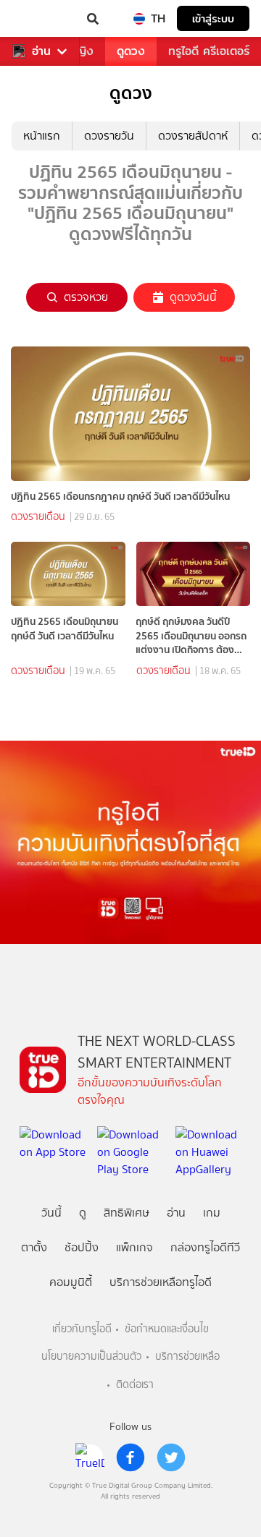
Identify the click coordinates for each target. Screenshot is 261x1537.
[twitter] (171, 1457)
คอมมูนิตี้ (70, 1282)
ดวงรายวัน (109, 135)
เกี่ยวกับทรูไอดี (82, 1329)
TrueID (41, 18)
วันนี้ (51, 1212)
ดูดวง (131, 51)
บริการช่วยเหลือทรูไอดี (160, 1282)
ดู (82, 1212)
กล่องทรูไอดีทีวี (205, 1247)
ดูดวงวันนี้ (193, 297)
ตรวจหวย (86, 297)
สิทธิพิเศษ (126, 1212)
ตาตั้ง (34, 1247)
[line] (89, 1457)
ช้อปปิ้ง (82, 1247)
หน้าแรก (41, 135)
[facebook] (130, 1457)
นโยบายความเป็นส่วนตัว (91, 1356)
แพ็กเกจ (134, 1247)
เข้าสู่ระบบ (213, 18)
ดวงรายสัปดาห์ (193, 135)
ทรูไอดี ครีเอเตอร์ (208, 51)
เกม (211, 1212)
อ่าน (41, 51)
